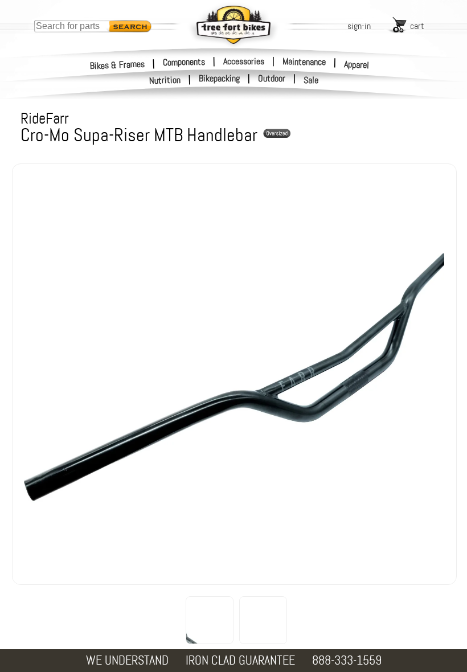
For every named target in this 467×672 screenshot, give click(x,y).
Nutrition (165, 80)
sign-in (359, 26)
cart (417, 26)
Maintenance (304, 61)
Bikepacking (219, 78)
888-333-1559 (347, 660)
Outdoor (271, 78)
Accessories (243, 61)
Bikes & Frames (117, 65)
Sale (311, 80)
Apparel (357, 64)
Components (184, 61)
